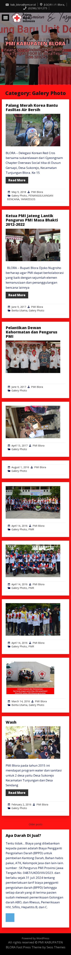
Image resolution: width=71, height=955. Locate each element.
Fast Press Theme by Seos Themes (40, 947)
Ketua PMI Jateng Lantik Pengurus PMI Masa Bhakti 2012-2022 (32, 220)
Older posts (35, 824)
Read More (16, 180)
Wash (11, 722)
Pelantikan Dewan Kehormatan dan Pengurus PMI (31, 332)
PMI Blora (37, 192)
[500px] (10, 917)
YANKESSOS (28, 199)
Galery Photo (19, 195)
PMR (31, 529)
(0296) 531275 (37, 8)
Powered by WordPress (35, 938)
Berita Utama (19, 310)
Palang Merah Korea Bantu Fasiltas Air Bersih (32, 107)
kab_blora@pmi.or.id (23, 4)
